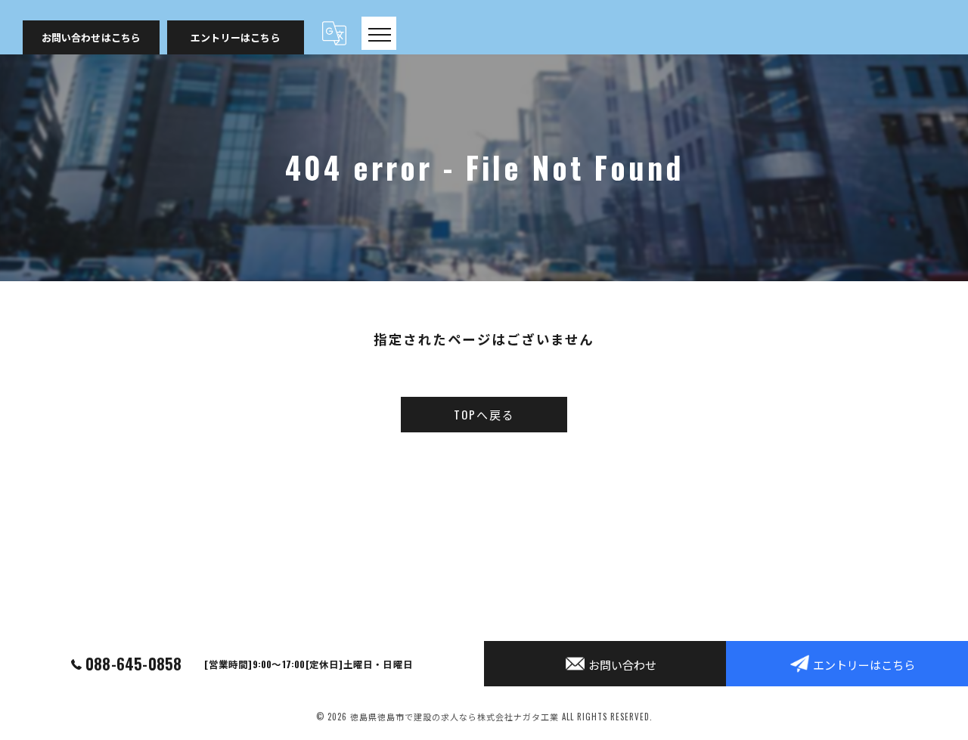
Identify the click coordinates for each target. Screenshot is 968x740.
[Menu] (378, 33)
